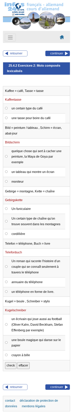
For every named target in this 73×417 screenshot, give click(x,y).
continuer (56, 53)
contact (10, 400)
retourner (16, 53)
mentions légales (33, 406)
